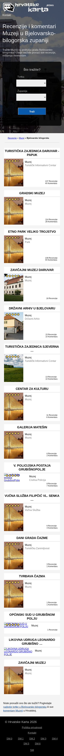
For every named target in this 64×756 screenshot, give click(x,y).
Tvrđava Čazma (32, 576)
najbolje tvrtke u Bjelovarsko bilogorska (24, 707)
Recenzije (12, 138)
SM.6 (38, 743)
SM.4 (55, 738)
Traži (32, 111)
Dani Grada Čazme (32, 538)
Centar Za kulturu (32, 388)
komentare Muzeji (13, 710)
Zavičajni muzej (32, 662)
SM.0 (9, 738)
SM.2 (32, 738)
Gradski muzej (32, 193)
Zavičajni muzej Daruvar (32, 270)
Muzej (21, 138)
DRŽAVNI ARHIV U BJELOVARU (32, 308)
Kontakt (6, 15)
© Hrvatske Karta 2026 (21, 722)
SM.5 (26, 743)
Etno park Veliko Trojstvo (32, 231)
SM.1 (21, 738)
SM (32, 750)
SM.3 (43, 738)
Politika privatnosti (32, 727)
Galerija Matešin (32, 427)
